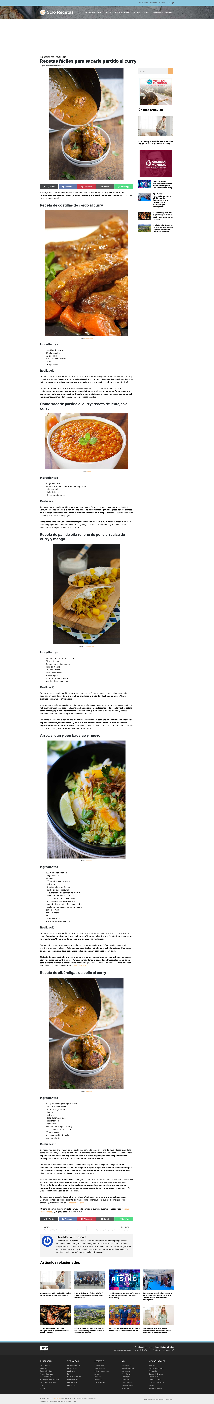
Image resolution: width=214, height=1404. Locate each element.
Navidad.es (126, 1371)
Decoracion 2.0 (45, 1365)
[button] (102, 12)
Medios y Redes (167, 1347)
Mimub (42, 1385)
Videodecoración (46, 1377)
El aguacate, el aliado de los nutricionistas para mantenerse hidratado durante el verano (157, 1330)
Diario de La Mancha (156, 1382)
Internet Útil (71, 1385)
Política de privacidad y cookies (154, 1399)
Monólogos (126, 1377)
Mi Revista (125, 1388)
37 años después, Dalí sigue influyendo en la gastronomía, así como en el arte (163, 216)
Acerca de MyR (168, 1350)
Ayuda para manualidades (49, 1380)
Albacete (152, 1365)
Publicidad (153, 2)
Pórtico (42, 1388)
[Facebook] (170, 3)
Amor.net (98, 1374)
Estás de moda (100, 1368)
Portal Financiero (128, 1385)
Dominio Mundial (128, 1368)
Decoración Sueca (46, 1371)
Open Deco (44, 1368)
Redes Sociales (72, 1380)
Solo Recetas (99, 1365)
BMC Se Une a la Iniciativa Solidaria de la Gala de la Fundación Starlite (124, 1329)
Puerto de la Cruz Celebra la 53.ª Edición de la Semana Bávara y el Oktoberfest (88, 1295)
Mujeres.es (98, 1380)
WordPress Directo (74, 1377)
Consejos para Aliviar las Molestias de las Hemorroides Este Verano (155, 142)
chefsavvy (89, 1091)
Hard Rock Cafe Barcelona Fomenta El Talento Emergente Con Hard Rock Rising (162, 184)
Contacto (162, 2)
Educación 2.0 (127, 1365)
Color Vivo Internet (55, 1398)
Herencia (152, 1385)
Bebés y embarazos (102, 1371)
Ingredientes (47, 57)
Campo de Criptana (156, 1374)
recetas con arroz (79, 966)
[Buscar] (170, 71)
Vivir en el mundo (101, 1382)
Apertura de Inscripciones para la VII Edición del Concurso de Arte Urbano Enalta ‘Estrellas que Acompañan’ (162, 200)
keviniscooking (88, 338)
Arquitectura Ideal (46, 1374)
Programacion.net (73, 1365)
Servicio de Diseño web (141, 1350)
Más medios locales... (156, 1388)
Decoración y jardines (48, 1382)
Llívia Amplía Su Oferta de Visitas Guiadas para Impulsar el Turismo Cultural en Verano (163, 228)
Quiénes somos (143, 2)
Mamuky (98, 1377)
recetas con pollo (76, 1203)
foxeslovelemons (89, 646)
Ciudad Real (153, 1377)
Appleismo (71, 1371)
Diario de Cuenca (155, 1380)
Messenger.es (72, 1368)
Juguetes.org (126, 1374)
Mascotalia (126, 1380)
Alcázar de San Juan (156, 1368)
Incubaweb (71, 1374)
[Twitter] (173, 3)
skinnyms (88, 471)
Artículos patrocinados (122, 1350)
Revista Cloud (72, 1382)
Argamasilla (153, 1371)
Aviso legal (169, 1399)
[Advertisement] (107, 35)
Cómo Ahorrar (127, 1382)
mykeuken (89, 861)
